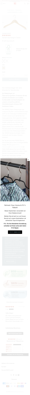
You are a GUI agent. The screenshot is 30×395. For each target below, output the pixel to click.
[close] (28, 159)
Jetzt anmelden (15, 232)
